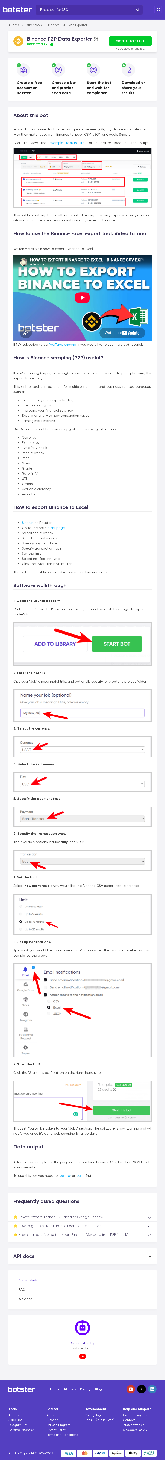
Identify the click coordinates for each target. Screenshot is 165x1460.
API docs (25, 1299)
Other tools (33, 25)
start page (56, 528)
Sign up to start (130, 41)
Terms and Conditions (62, 1434)
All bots (13, 25)
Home (55, 1389)
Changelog (93, 1415)
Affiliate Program (58, 1425)
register (65, 1176)
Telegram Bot (18, 1425)
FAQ (22, 1289)
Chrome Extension (21, 1429)
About (51, 1415)
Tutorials (52, 1420)
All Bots (13, 1415)
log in (80, 1176)
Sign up (28, 523)
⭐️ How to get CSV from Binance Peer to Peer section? (57, 1226)
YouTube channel (63, 344)
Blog (98, 1389)
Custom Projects (135, 1415)
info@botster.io (133, 1425)
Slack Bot (15, 1420)
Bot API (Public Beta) (99, 1420)
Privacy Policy (56, 1429)
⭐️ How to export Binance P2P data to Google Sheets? (58, 1217)
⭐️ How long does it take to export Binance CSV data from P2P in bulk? (71, 1235)
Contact (129, 1420)
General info (28, 1280)
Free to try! (38, 44)
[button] (82, 1256)
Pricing (85, 1389)
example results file (67, 143)
